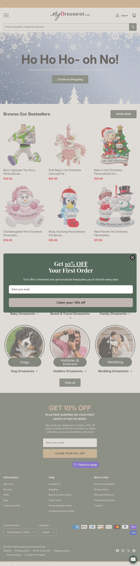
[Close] (132, 257)
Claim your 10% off (71, 302)
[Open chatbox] (133, 559)
